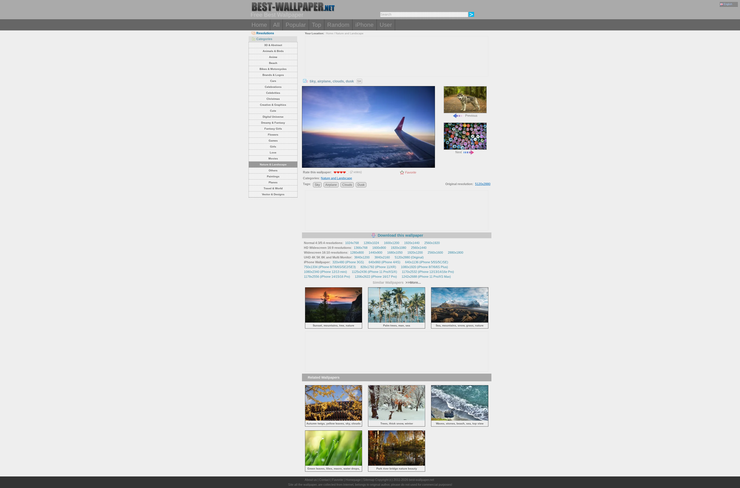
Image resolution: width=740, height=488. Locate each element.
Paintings (273, 176)
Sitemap (368, 479)
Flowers (273, 134)
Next (458, 152)
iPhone (364, 25)
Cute (273, 110)
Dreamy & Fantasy (273, 122)
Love (273, 152)
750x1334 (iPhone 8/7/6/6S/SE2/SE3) (330, 267)
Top (316, 25)
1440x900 (375, 252)
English (728, 4)
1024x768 (352, 243)
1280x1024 (371, 243)
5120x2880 (482, 184)
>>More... (412, 282)
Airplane (331, 184)
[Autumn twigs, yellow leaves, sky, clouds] (333, 419)
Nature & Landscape (273, 164)
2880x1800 (455, 252)
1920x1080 (398, 247)
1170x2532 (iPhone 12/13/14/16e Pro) (428, 271)
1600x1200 (391, 243)
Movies (273, 158)
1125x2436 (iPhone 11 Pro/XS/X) (374, 271)
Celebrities (273, 92)
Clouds (347, 184)
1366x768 (360, 247)
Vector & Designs (273, 194)
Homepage (353, 479)
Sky (317, 184)
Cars (273, 80)
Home (259, 25)
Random (338, 25)
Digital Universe (273, 116)
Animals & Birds (273, 51)
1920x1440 (412, 243)
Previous (471, 115)
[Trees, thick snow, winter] (396, 419)
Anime (273, 57)
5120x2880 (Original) (409, 257)
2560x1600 (435, 252)
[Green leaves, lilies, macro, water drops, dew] (333, 465)
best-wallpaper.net (421, 479)
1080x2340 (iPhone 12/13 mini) (325, 271)
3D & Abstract (273, 45)
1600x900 (379, 247)
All (276, 25)
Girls (273, 146)
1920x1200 (415, 252)
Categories (264, 39)
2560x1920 (432, 243)
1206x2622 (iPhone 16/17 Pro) (376, 276)
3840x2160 (382, 257)
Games (273, 140)
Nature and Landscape (349, 33)
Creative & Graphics (273, 104)
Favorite (410, 172)
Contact (324, 479)
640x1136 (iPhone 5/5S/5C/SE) (426, 262)
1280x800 (357, 252)
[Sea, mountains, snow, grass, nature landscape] (459, 322)
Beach (273, 63)
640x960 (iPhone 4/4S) (384, 262)
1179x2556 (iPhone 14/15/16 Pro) (327, 276)
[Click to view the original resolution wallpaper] (368, 127)
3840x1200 (362, 257)
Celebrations (273, 86)
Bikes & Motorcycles (273, 68)
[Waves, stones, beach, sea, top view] (459, 419)
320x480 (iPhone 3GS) (348, 262)
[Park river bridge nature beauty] (396, 465)
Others (273, 170)
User (386, 25)
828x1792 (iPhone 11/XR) (378, 267)
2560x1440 (418, 247)
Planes (273, 182)
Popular (296, 25)
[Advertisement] (396, 65)
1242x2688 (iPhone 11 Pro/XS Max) (426, 276)
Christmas (273, 98)
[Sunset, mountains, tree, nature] (333, 322)
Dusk (361, 184)
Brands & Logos (273, 74)
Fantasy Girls (273, 128)
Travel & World (273, 188)
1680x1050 (395, 252)
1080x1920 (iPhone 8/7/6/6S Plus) (424, 267)
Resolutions (265, 33)
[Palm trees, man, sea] (396, 322)
